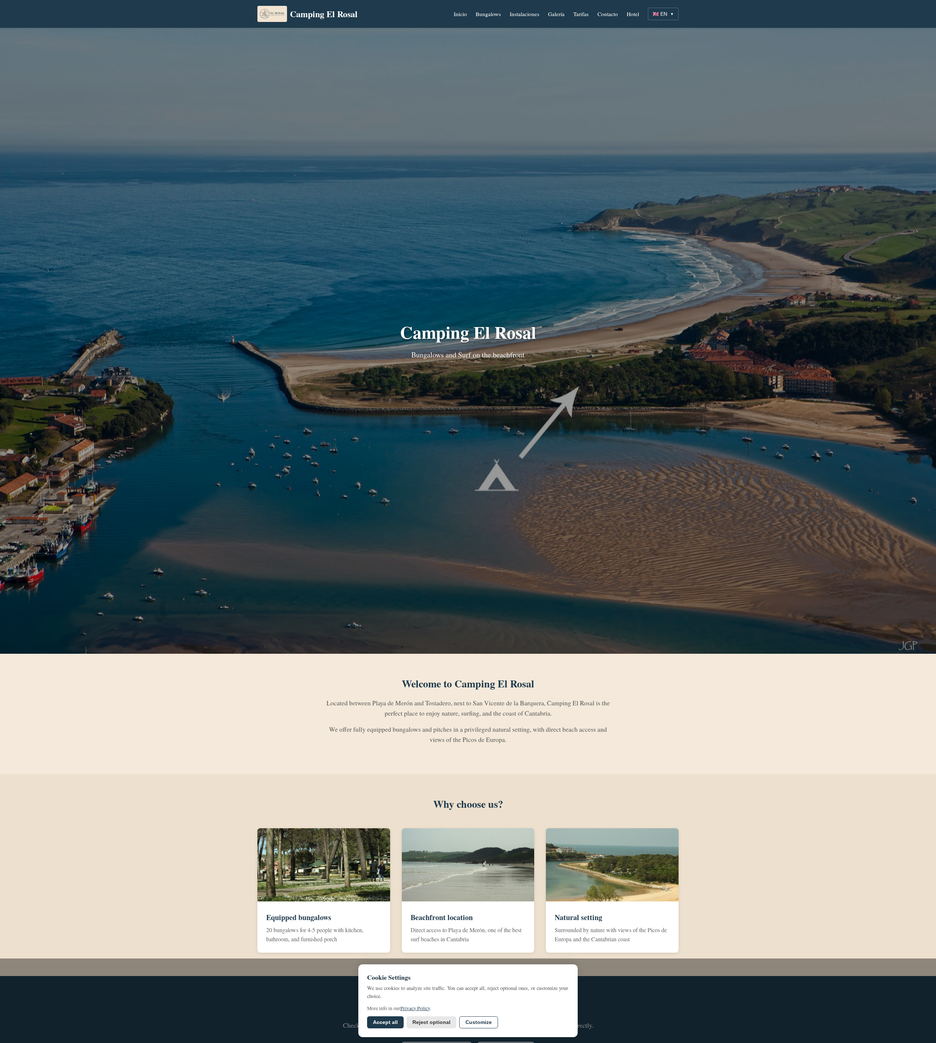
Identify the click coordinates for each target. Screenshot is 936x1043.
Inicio (460, 14)
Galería (556, 14)
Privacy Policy (415, 1008)
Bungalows (488, 14)
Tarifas (581, 14)
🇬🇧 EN (663, 14)
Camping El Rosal (324, 13)
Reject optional (431, 1022)
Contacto (607, 14)
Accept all (385, 1022)
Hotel (633, 14)
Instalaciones (524, 14)
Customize (478, 1022)
